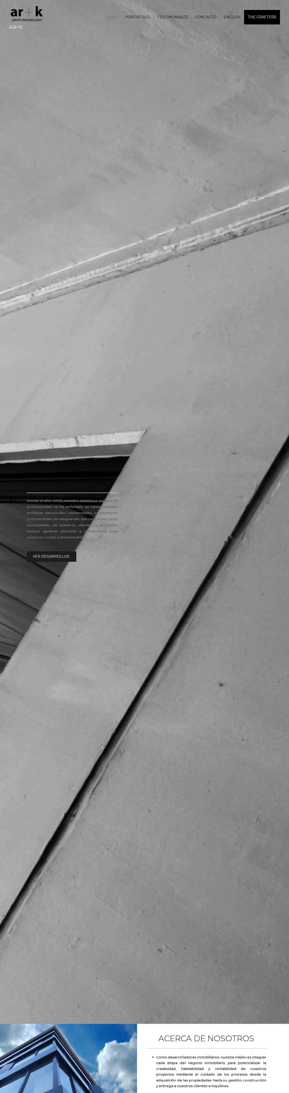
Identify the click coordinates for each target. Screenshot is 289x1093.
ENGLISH (232, 17)
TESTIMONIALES (172, 17)
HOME (112, 17)
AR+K (16, 27)
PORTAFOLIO (137, 17)
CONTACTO (206, 17)
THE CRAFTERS (262, 17)
